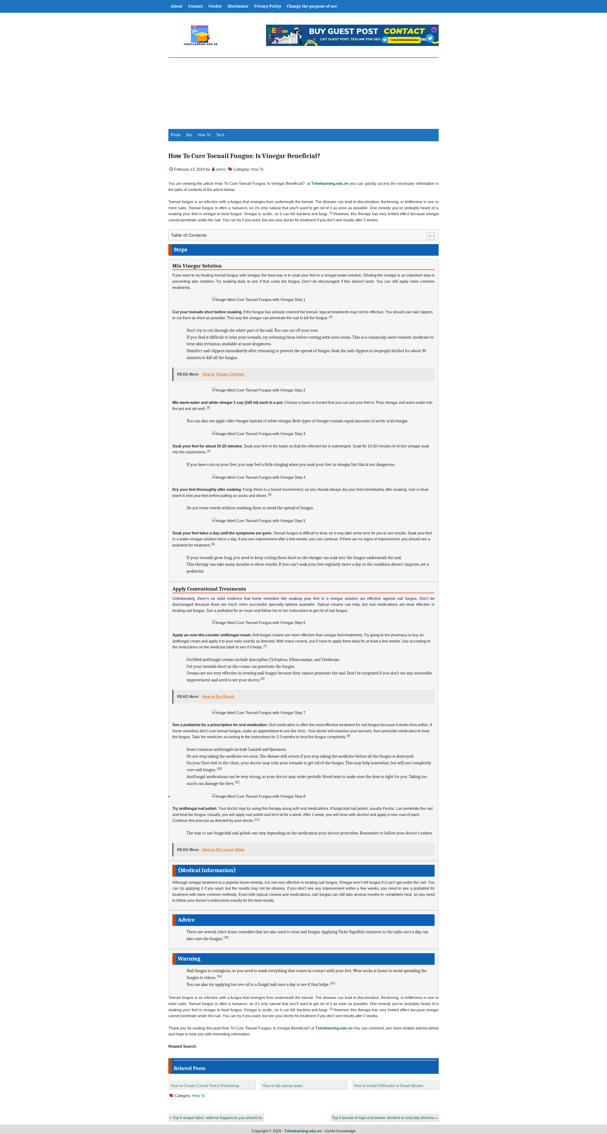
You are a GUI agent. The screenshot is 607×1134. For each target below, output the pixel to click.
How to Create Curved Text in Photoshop (205, 1086)
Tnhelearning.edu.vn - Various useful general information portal (200, 35)
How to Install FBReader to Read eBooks (388, 1086)
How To (257, 169)
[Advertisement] (303, 93)
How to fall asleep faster (282, 1086)
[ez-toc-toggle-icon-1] (428, 236)
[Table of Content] (431, 236)
